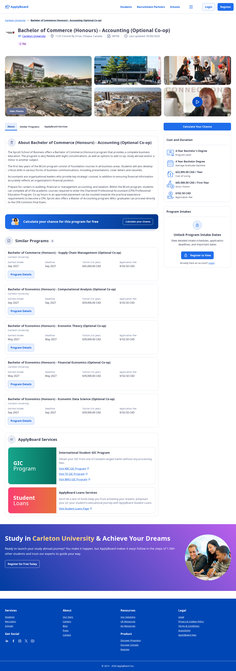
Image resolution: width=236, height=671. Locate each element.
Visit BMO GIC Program (73, 479)
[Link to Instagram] (20, 641)
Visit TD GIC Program (72, 474)
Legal (181, 617)
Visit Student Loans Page (74, 508)
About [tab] (11, 126)
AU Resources (128, 626)
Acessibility (184, 630)
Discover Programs (131, 640)
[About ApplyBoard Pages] (191, 7)
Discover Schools (130, 644)
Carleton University (34, 36)
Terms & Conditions (188, 626)
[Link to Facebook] (13, 641)
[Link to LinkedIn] (7, 641)
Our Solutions (128, 617)
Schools (175, 7)
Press (66, 630)
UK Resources (128, 621)
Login (208, 7)
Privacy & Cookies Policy (191, 621)
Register (225, 7)
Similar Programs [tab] (29, 126)
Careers (67, 621)
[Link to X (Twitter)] (26, 641)
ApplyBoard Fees (187, 634)
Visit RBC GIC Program (72, 468)
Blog (65, 626)
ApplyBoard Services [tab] (55, 126)
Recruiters (10, 621)
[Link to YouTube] (33, 641)
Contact (67, 634)
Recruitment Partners (151, 7)
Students (126, 7)
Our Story (68, 617)
